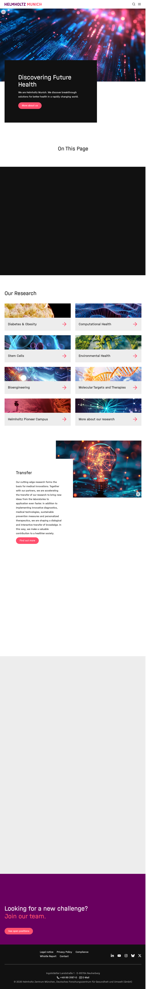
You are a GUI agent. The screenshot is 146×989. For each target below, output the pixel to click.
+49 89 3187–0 (67, 980)
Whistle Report (47, 959)
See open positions (18, 934)
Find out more (27, 543)
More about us (30, 105)
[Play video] (3, 12)
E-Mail (85, 980)
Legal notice (46, 955)
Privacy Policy (64, 955)
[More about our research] (106, 405)
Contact (63, 959)
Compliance (81, 955)
